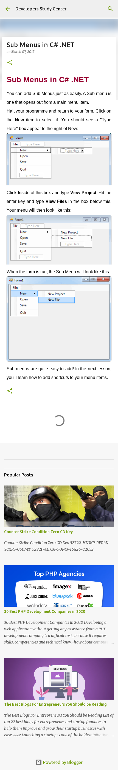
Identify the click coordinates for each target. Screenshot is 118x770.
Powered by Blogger (62, 762)
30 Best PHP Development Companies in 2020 (44, 611)
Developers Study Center (40, 8)
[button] (10, 63)
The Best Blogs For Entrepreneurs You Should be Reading (55, 704)
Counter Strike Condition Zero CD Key (38, 532)
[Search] (110, 8)
